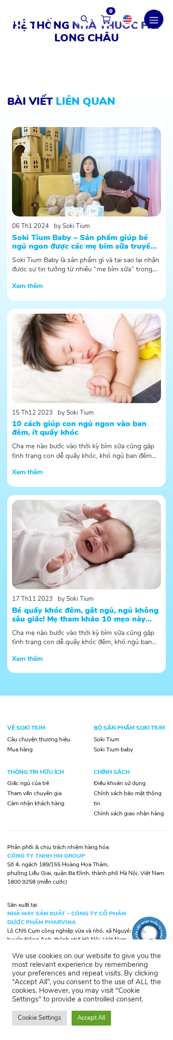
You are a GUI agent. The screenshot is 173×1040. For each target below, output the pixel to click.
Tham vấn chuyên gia (34, 793)
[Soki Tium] (29, 18)
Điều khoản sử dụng (120, 783)
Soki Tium (106, 739)
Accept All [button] (91, 1018)
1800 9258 (21, 882)
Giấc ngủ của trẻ (28, 783)
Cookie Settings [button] (39, 1018)
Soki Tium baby (113, 749)
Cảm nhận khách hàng (35, 803)
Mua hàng (20, 749)
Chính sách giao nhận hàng (129, 813)
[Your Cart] (106, 19)
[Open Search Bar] (84, 19)
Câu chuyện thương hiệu (38, 739)
